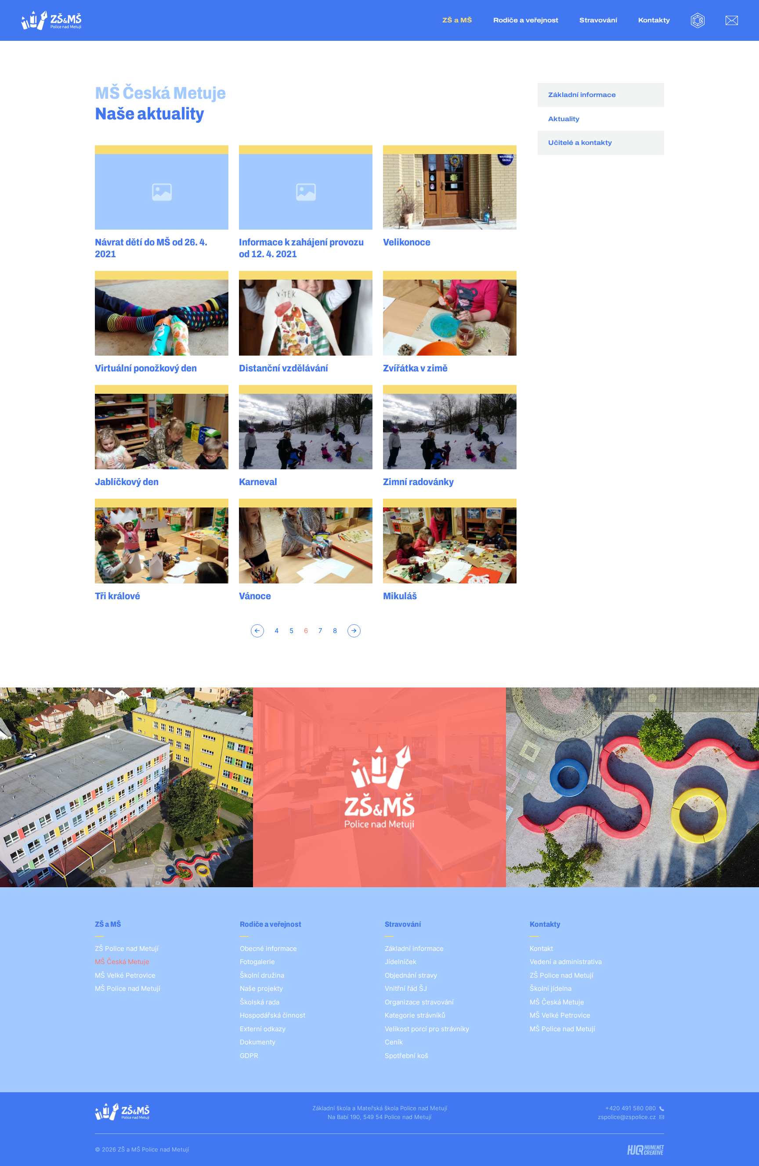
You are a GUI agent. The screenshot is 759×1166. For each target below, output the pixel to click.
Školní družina (262, 975)
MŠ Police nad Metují (127, 988)
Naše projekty (261, 988)
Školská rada (259, 1002)
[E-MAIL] (732, 20)
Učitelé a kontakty (580, 142)
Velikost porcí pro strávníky (427, 1029)
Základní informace (582, 94)
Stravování (598, 20)
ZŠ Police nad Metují (127, 948)
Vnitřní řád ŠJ (406, 988)
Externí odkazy (263, 1029)
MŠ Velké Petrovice (125, 975)
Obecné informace (268, 948)
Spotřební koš (406, 1055)
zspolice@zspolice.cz (628, 1116)
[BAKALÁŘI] (698, 20)
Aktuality (563, 118)
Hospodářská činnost (272, 1015)
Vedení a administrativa (566, 961)
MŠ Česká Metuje (122, 961)
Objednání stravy (411, 975)
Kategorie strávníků (415, 1015)
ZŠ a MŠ (457, 20)
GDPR (249, 1055)
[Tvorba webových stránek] (645, 1149)
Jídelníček (400, 961)
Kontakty (654, 20)
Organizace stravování (419, 1002)
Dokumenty (257, 1042)
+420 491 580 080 (631, 1108)
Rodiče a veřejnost (525, 20)
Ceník (394, 1042)
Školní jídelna (550, 988)
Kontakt (541, 948)
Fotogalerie (257, 961)
